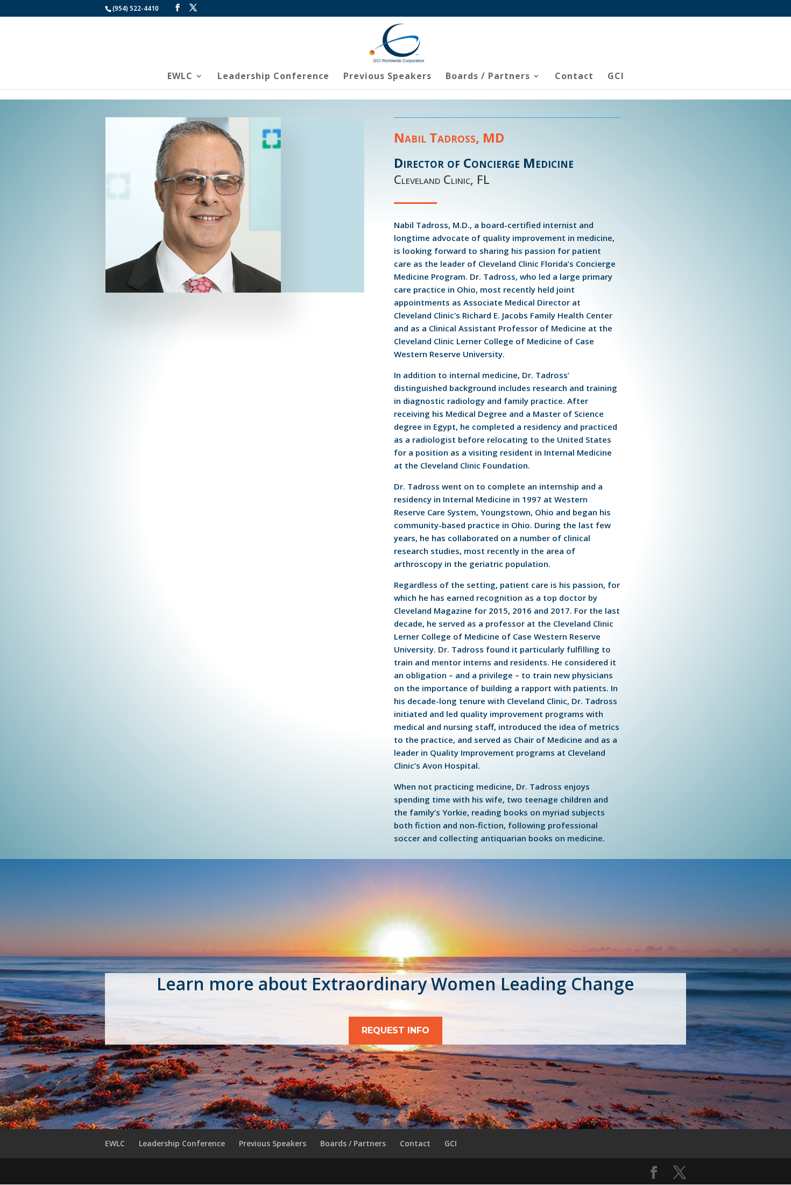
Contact (574, 77)
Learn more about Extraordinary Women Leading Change (395, 983)
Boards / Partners (488, 77)
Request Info (395, 1030)
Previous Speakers (387, 77)
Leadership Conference (273, 77)
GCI (616, 77)
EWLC (180, 77)
